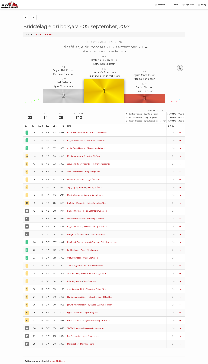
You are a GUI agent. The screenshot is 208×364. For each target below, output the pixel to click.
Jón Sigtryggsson (75, 156)
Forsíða (161, 4)
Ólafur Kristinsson (98, 234)
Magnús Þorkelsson (144, 78)
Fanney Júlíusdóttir (95, 218)
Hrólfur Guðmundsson (104, 72)
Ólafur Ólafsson (144, 87)
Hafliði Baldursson (75, 211)
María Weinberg (74, 195)
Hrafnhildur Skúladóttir (104, 60)
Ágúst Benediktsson (144, 75)
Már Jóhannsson (100, 226)
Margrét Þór (73, 344)
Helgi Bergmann (92, 171)
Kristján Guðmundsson (77, 234)
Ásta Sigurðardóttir (76, 289)
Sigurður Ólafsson (92, 156)
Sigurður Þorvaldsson (93, 195)
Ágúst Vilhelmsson (64, 86)
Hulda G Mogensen (90, 336)
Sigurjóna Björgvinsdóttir (79, 164)
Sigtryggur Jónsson (76, 187)
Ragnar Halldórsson (63, 70)
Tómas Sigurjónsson (76, 265)
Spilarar (190, 4)
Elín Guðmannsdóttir (76, 297)
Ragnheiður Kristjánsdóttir (79, 226)
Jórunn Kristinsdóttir (76, 304)
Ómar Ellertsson (144, 91)
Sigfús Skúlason (74, 328)
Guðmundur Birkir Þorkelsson (104, 76)
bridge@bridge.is (57, 361)
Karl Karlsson (63, 82)
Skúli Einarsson (90, 281)
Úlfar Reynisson (74, 281)
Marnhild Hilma (87, 344)
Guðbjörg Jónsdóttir (76, 203)
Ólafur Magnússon (97, 273)
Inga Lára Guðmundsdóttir (100, 304)
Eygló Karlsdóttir (75, 312)
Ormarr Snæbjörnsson (77, 273)
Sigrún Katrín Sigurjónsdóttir (97, 320)
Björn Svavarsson (96, 265)
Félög (204, 4)
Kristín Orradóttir (75, 320)
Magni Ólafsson (93, 179)
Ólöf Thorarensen (75, 171)
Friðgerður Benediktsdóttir (100, 297)
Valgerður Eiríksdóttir (96, 289)
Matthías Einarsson (63, 74)
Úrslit (175, 4)
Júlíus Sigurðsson (94, 187)
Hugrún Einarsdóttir (101, 164)
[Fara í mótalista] (34, 17)
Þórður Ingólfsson (75, 179)
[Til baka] (25, 17)
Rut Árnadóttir (74, 336)
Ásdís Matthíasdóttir (76, 218)
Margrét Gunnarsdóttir (93, 328)
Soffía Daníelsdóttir (104, 63)
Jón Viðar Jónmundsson (96, 211)
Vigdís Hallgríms (91, 312)
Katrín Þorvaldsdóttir (96, 203)
